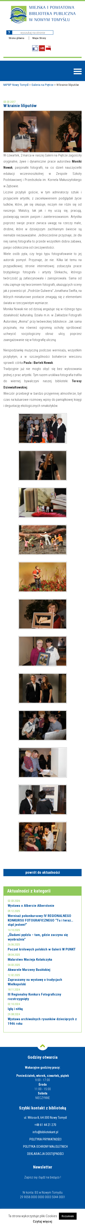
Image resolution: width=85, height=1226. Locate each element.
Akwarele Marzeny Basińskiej (29, 970)
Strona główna (16, 38)
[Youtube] (42, 48)
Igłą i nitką (15, 1009)
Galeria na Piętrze (42, 84)
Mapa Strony (39, 38)
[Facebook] (35, 48)
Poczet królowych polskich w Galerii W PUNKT (42, 949)
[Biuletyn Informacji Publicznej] (48, 48)
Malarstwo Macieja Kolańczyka (30, 959)
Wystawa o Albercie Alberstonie (31, 906)
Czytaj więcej (42, 1221)
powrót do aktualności (42, 872)
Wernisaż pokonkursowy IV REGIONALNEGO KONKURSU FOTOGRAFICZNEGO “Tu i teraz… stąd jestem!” (40, 920)
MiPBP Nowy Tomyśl (16, 84)
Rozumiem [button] (68, 1216)
